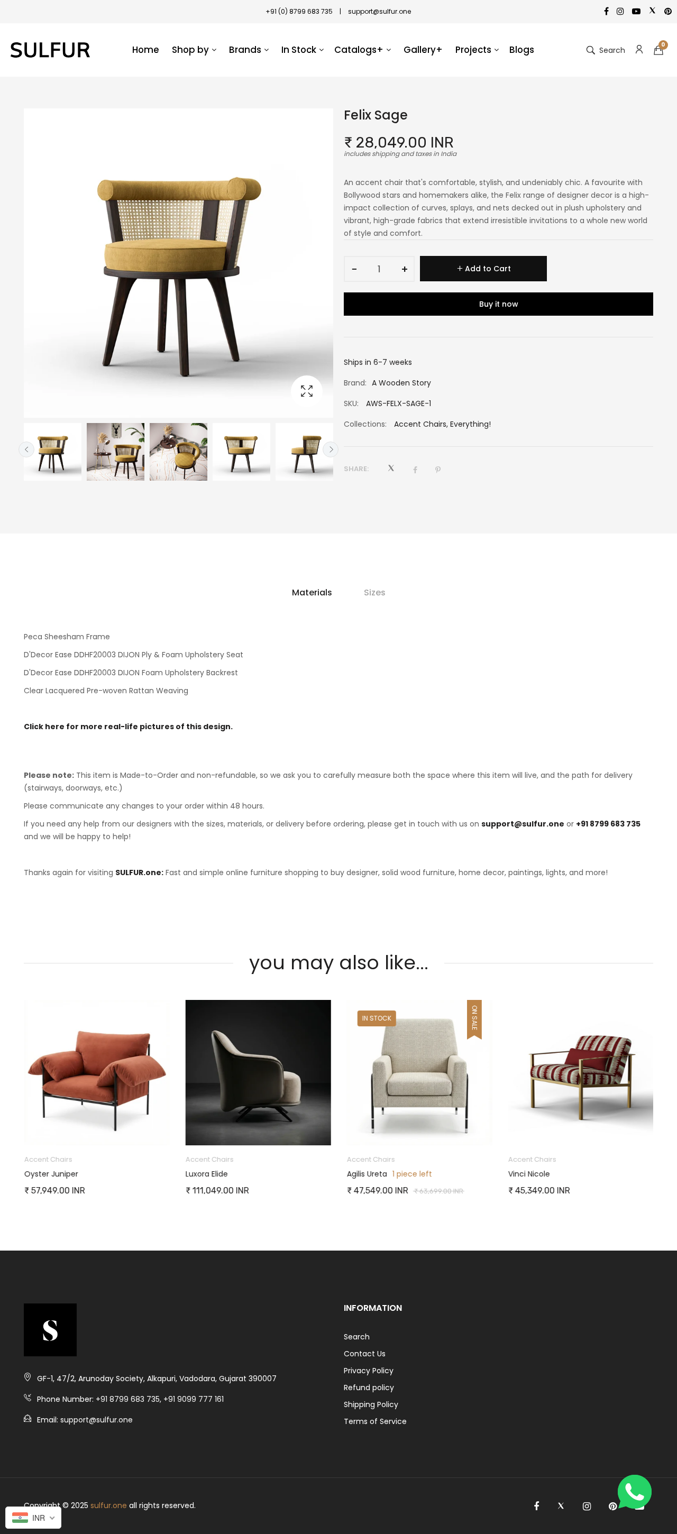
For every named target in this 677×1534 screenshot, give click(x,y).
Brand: (355, 383)
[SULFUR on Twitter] (561, 1506)
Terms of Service (375, 1421)
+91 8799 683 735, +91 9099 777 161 (160, 1399)
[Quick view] (166, 1127)
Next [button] (330, 449)
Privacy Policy (369, 1370)
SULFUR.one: (139, 872)
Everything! (470, 424)
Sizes (375, 592)
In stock (376, 1018)
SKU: (351, 403)
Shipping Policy (371, 1404)
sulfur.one (108, 1505)
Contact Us (365, 1353)
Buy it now (498, 304)
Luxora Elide (206, 1174)
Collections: (365, 424)
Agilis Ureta (366, 1174)
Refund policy (369, 1387)
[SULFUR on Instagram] (587, 1506)
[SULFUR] (50, 50)
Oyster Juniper (51, 1174)
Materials (312, 592)
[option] (52, 452)
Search (357, 1336)
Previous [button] (26, 449)
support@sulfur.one (522, 824)
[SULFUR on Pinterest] (612, 1506)
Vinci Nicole (529, 1174)
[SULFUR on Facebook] (536, 1506)
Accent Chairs (420, 424)
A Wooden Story (401, 383)
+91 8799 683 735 (608, 824)
